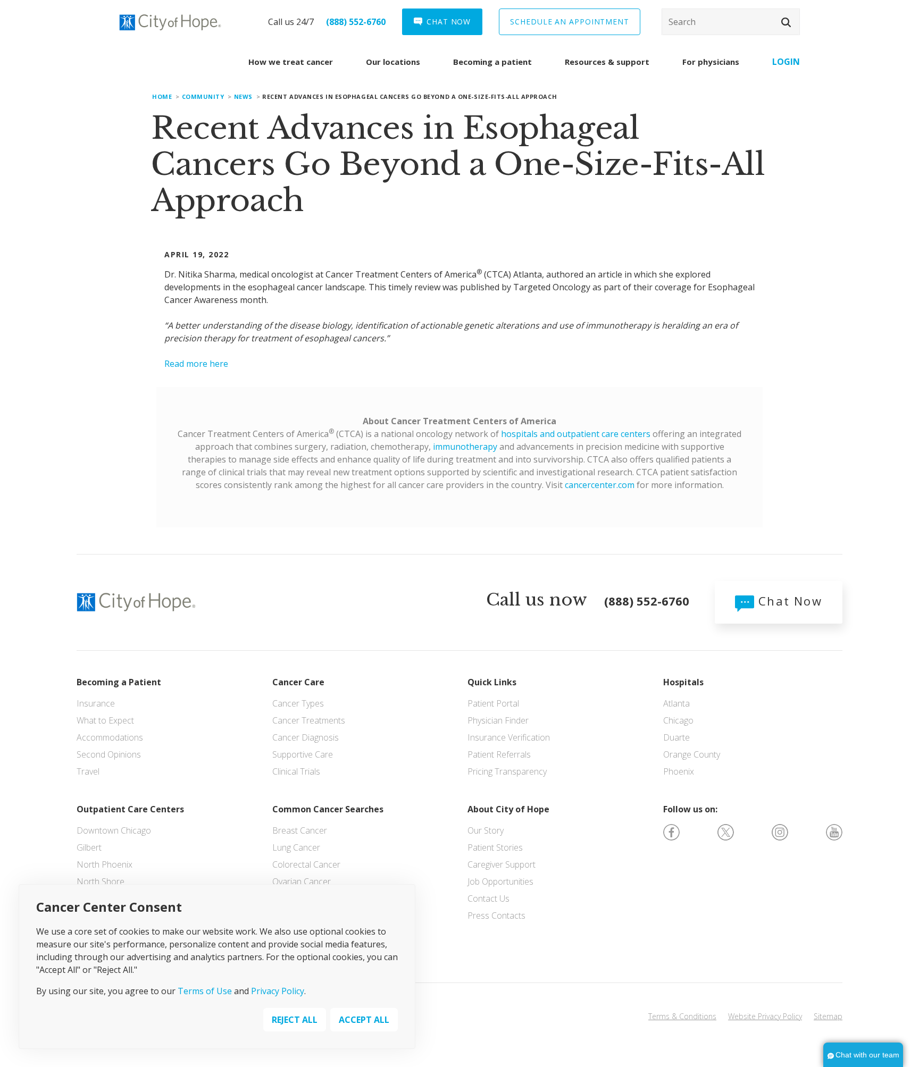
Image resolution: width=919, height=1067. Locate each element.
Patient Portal (493, 703)
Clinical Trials (296, 771)
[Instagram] (780, 831)
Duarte (676, 737)
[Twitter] (725, 831)
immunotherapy (465, 446)
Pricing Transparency (507, 771)
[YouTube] (834, 831)
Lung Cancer (296, 847)
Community (203, 96)
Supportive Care (302, 754)
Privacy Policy (277, 990)
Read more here (196, 363)
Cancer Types (298, 703)
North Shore (100, 881)
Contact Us (488, 898)
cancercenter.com (599, 485)
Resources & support (607, 61)
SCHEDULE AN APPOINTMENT (569, 21)
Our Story (485, 830)
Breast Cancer (299, 830)
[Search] (731, 22)
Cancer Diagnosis (305, 737)
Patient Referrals (499, 754)
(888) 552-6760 (356, 22)
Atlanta (676, 703)
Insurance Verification (508, 737)
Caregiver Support (501, 864)
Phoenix (678, 771)
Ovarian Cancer (301, 881)
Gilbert (89, 847)
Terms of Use (205, 990)
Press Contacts (496, 915)
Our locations (393, 61)
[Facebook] (671, 831)
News (243, 96)
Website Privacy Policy (765, 1016)
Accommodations (110, 737)
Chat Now (788, 601)
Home (162, 96)
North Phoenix (104, 864)
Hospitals (683, 682)
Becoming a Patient (119, 682)
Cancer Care (298, 682)
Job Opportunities (500, 881)
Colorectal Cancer (306, 864)
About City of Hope (508, 809)
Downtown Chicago (114, 830)
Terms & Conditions (682, 1016)
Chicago (678, 720)
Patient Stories (495, 847)
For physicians (710, 61)
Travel (88, 771)
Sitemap (828, 1016)
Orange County (691, 754)
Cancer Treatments (308, 720)
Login (786, 62)
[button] (786, 22)
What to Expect (105, 720)
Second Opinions (109, 754)
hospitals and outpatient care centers (575, 434)
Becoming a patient (492, 61)
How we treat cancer (290, 61)
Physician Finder (498, 720)
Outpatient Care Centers (130, 809)
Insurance (96, 703)
